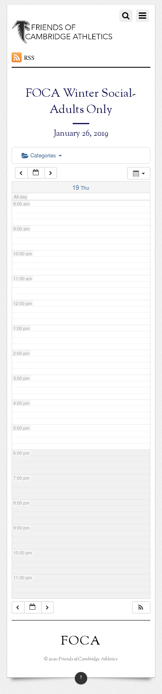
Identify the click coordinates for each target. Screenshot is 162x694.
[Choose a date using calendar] (36, 173)
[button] (141, 607)
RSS (29, 57)
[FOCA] (62, 39)
